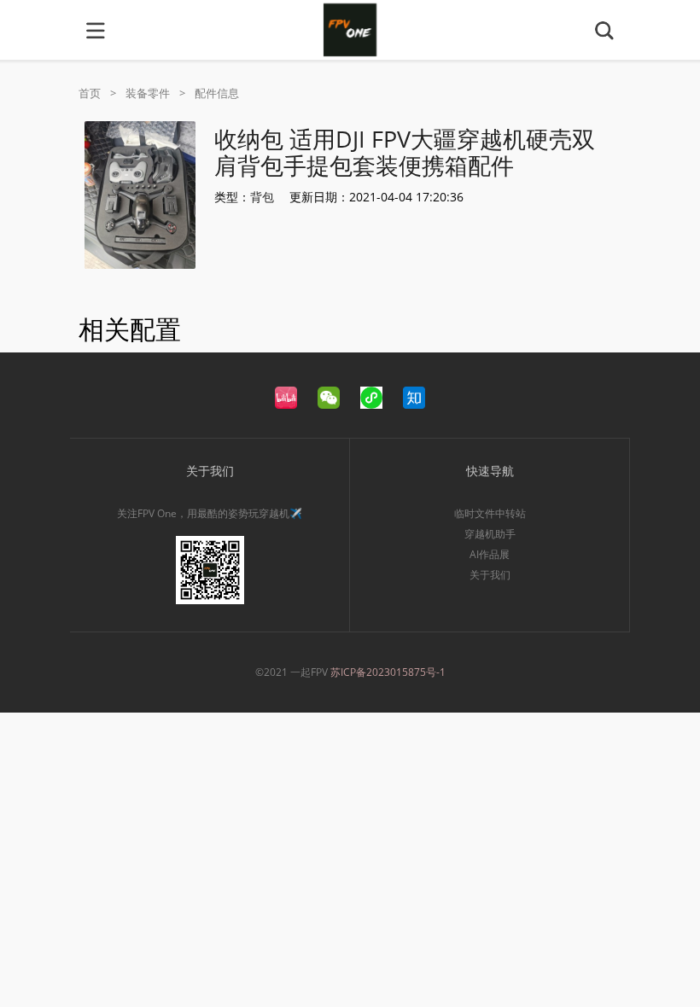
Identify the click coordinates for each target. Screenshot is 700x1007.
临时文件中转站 (490, 513)
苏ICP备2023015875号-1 (388, 672)
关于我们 (490, 575)
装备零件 (147, 93)
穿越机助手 (490, 534)
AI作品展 (490, 554)
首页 (90, 93)
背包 (262, 197)
